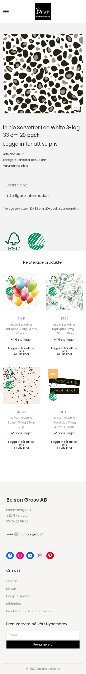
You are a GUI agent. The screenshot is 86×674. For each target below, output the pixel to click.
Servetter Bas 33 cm (31, 160)
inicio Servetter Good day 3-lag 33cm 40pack (64, 422)
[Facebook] (10, 555)
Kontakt (12, 589)
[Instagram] (20, 555)
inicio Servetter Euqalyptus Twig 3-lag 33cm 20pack (64, 328)
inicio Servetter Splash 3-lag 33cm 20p (21, 422)
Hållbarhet (13, 604)
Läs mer (23, 354)
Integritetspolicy (18, 596)
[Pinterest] (50, 555)
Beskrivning (16, 185)
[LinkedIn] (30, 555)
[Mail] (40, 555)
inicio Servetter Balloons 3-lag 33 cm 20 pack (21, 328)
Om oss (12, 581)
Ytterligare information (27, 195)
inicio (24, 166)
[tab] (43, 185)
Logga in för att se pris (30, 143)
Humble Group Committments (28, 611)
